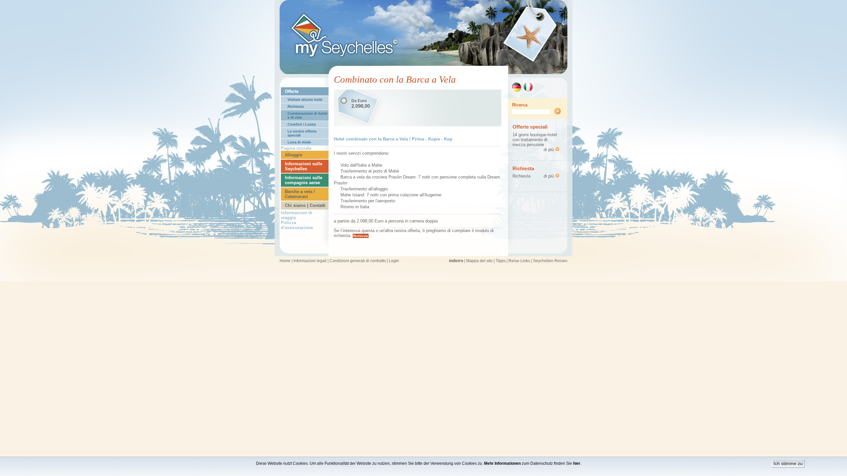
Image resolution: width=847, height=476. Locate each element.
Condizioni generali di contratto (358, 260)
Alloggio (293, 154)
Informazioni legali (310, 260)
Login (394, 260)
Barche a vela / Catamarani (300, 194)
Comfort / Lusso (302, 124)
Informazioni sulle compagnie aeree (303, 180)
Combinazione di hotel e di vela (307, 115)
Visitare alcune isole (305, 99)
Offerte (291, 91)
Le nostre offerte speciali (302, 133)
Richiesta (296, 106)
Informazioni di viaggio (296, 215)
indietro (456, 260)
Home (285, 260)
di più (549, 149)
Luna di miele (299, 142)
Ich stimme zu (788, 463)
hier (576, 463)
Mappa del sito (479, 260)
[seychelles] (423, 72)
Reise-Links (519, 260)
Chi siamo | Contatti (305, 205)
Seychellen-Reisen (550, 260)
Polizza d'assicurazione (297, 225)
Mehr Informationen (502, 463)
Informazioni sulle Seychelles (303, 166)
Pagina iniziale (296, 148)
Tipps (501, 260)
